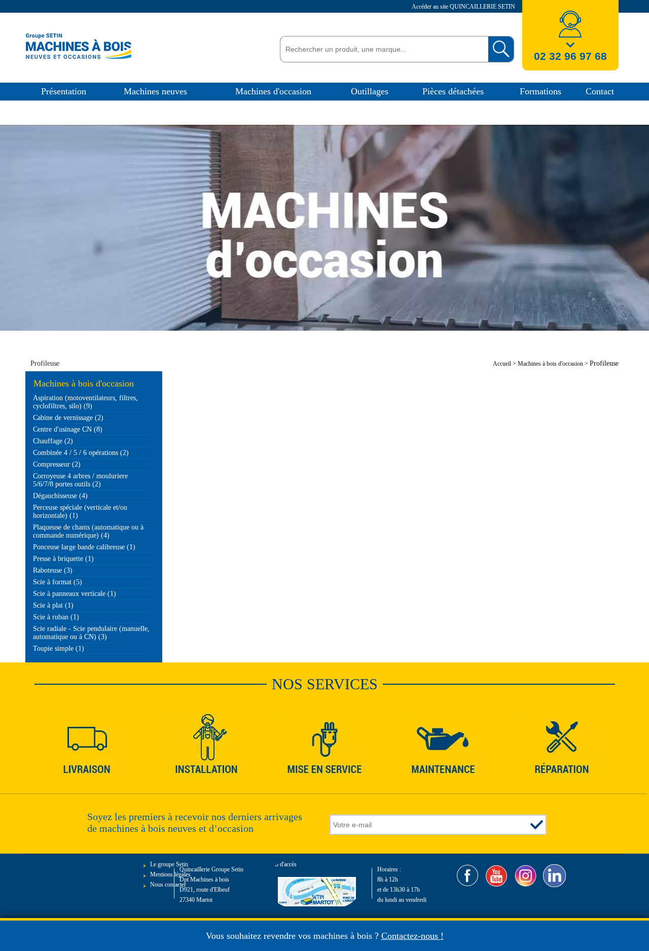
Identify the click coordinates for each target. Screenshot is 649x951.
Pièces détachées (453, 91)
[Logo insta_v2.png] (525, 875)
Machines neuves (155, 91)
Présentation (63, 91)
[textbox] (381, 49)
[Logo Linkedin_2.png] (554, 875)
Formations (540, 91)
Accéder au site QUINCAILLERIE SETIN (464, 6)
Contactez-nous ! (412, 936)
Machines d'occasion (273, 91)
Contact (600, 91)
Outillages (369, 91)
